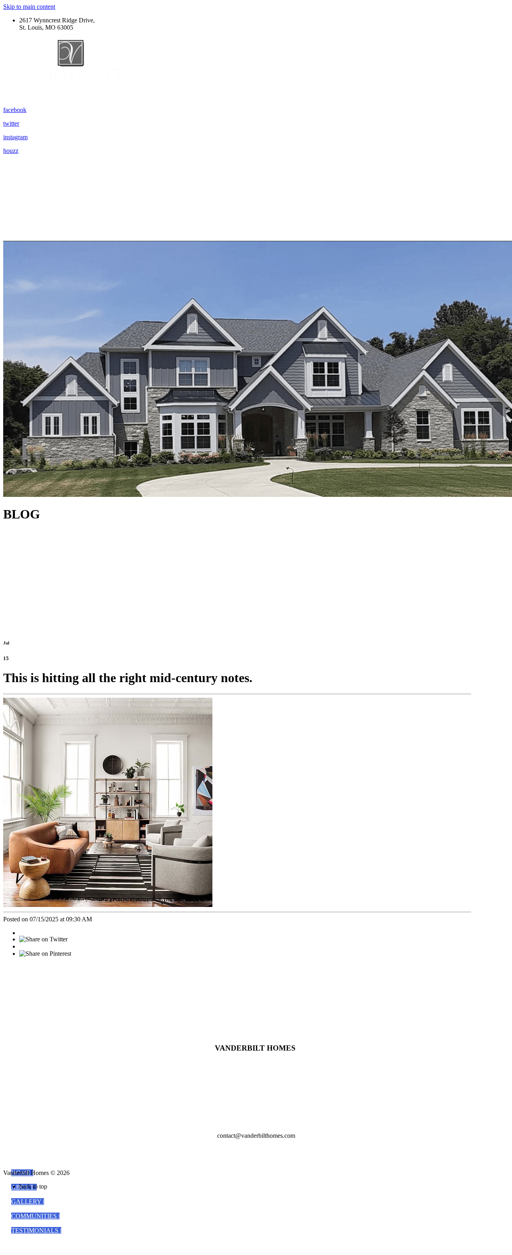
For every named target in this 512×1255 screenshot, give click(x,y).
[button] (27, 1201)
